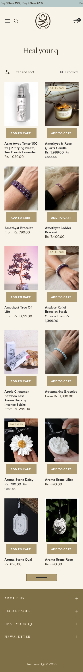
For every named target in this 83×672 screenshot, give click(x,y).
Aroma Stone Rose (59, 559)
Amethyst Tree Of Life (18, 310)
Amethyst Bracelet (18, 228)
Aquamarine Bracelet (61, 391)
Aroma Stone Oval (18, 559)
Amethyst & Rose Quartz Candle (58, 146)
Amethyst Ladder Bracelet (58, 230)
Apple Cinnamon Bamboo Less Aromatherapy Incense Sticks (16, 398)
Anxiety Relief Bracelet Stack (56, 310)
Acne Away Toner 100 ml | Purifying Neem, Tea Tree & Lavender (20, 148)
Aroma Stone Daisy (18, 479)
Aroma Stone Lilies (59, 479)
